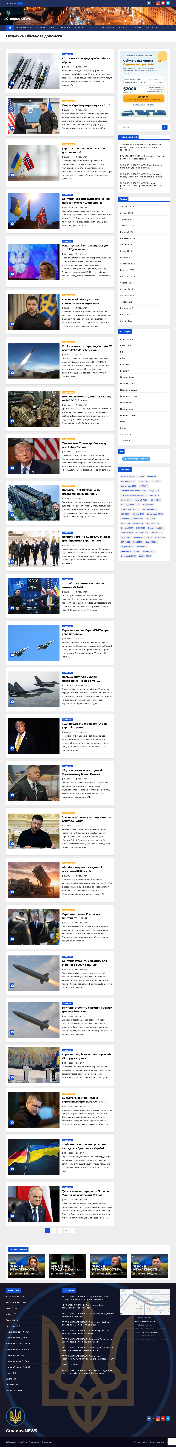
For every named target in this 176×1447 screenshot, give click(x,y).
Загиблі (138, 514)
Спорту (93, 28)
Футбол (145, 556)
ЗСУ (125, 514)
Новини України (68, 101)
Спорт (141, 547)
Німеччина (152, 523)
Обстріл (127, 528)
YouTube (127, 477)
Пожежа (127, 533)
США (138, 542)
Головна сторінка (140, 1442)
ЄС (141, 477)
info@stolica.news (145, 1325)
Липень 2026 (126, 213)
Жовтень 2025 (127, 270)
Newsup (36, 1442)
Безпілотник (129, 486)
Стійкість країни (70, 1364)
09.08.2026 (69, 308)
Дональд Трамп (130, 505)
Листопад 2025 (127, 264)
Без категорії (126, 345)
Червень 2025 (127, 295)
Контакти (151, 28)
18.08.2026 (69, 207)
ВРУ (143, 486)
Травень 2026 (127, 226)
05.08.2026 (69, 498)
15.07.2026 (69, 1063)
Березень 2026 (127, 238)
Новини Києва (127, 383)
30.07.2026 (69, 639)
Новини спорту (128, 409)
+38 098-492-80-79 (144, 1318)
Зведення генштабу (132, 519)
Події (122, 422)
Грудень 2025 (126, 257)
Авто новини (126, 339)
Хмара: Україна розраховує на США (86, 105)
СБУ (125, 542)
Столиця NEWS (18, 19)
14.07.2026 (69, 1200)
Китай (150, 519)
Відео (138, 28)
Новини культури (128, 390)
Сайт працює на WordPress (17, 1442)
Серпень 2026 (127, 206)
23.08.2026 (69, 110)
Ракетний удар (143, 537)
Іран (152, 477)
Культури (124, 28)
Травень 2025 (126, 302)
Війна (126, 500)
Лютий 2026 (126, 245)
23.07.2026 (69, 826)
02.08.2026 (69, 592)
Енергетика (149, 509)
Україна (149, 551)
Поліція (156, 533)
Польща (142, 533)
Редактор (82, 67)
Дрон (148, 505)
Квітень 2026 (126, 232)
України (40, 28)
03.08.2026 (69, 545)
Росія (160, 537)
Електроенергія (130, 509)
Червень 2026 (127, 219)
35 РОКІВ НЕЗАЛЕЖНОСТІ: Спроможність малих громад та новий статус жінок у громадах (140, 147)
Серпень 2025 (127, 283)
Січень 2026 (126, 251)
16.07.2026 (69, 923)
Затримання (155, 514)
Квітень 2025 (126, 308)
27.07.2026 (69, 685)
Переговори (156, 528)
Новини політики (128, 396)
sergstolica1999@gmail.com (144, 1321)
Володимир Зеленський (133, 495)
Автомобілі (128, 481)
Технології (108, 28)
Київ (52, 28)
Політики (65, 28)
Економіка (125, 364)
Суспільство (126, 434)
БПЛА (157, 481)
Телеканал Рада (130, 551)
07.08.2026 (69, 405)
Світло (123, 428)
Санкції (151, 542)
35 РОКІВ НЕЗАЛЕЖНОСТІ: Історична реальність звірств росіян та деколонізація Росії (141, 186)
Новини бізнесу (128, 377)
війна (122, 358)
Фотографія (128, 556)
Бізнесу (79, 28)
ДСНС (155, 500)
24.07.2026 (69, 732)
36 (66, 1230)
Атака (144, 481)
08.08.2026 (69, 355)
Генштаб (141, 500)
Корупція (124, 371)
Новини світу (23, 28)
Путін (126, 537)
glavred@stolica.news (150, 1332)
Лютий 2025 (126, 321)
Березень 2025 (127, 314)
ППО (140, 528)
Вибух (154, 491)
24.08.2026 (69, 67)
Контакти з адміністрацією (160, 1442)
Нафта (138, 523)
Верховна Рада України (133, 491)
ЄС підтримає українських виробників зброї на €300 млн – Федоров (83, 1101)
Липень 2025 (126, 289)
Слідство (127, 547)
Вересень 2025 (127, 276)
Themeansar (46, 1442)
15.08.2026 (69, 254)
